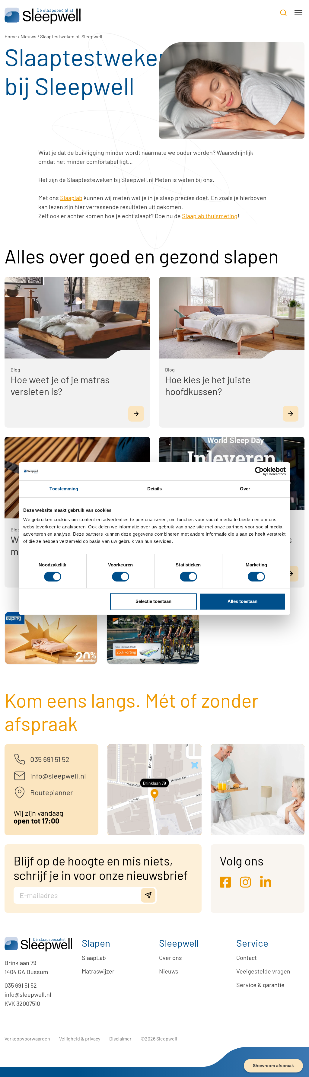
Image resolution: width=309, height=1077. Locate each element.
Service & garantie (260, 984)
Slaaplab (71, 197)
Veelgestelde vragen (263, 971)
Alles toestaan (242, 601)
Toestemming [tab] (63, 488)
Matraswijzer (98, 971)
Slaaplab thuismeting (209, 215)
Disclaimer (120, 1038)
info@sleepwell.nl (28, 994)
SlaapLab (94, 957)
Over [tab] (245, 488)
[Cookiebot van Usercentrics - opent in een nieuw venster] (259, 471)
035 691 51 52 (21, 985)
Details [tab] (154, 488)
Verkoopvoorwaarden (27, 1038)
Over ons (170, 957)
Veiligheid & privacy (79, 1038)
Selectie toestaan (153, 601)
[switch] (120, 577)
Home (11, 36)
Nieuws (29, 36)
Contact (246, 957)
